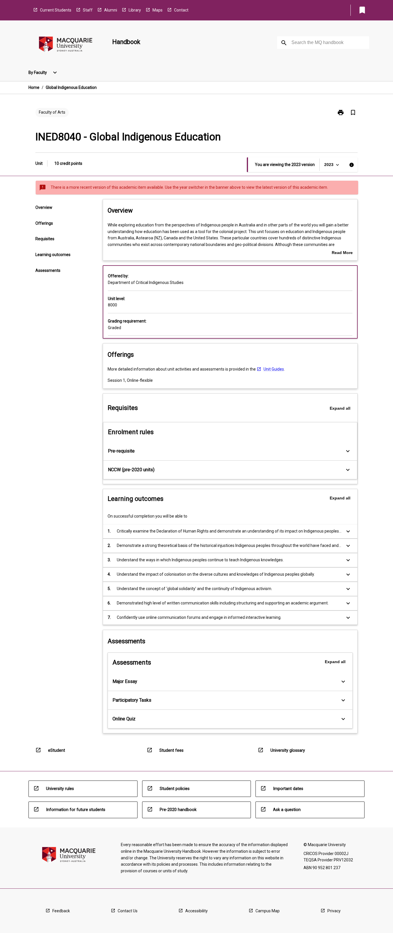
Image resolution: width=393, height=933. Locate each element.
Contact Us (128, 911)
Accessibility (196, 911)
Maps (157, 10)
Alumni (110, 10)
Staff (88, 10)
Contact (181, 10)
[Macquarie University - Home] (65, 45)
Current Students (55, 10)
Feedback (61, 911)
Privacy (334, 911)
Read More (342, 253)
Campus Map (267, 911)
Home (33, 87)
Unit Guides (274, 369)
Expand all (340, 408)
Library (135, 10)
